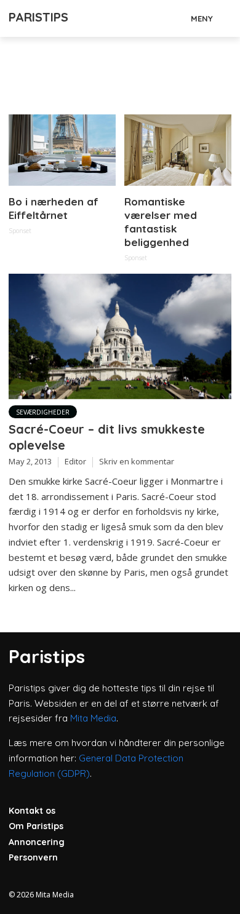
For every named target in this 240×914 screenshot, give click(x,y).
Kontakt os (32, 810)
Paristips (38, 17)
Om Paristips (36, 826)
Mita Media (93, 718)
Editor (75, 461)
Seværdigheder (43, 412)
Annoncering (37, 842)
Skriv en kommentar (136, 461)
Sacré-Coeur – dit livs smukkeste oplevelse (107, 437)
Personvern (33, 857)
